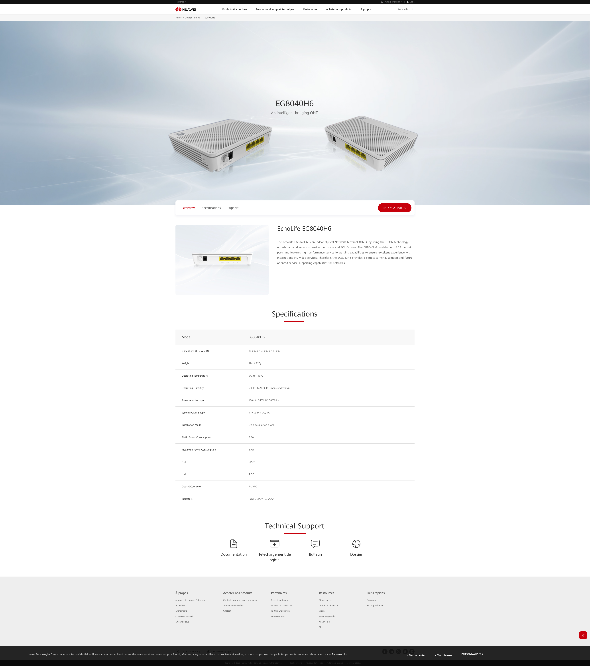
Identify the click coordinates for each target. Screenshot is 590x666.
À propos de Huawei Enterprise (190, 600)
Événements (181, 611)
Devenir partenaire (280, 600)
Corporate (371, 600)
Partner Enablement (280, 611)
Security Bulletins (375, 605)
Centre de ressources (329, 605)
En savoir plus (182, 622)
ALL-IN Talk (324, 622)
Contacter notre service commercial (240, 600)
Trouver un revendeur (233, 605)
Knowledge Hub (326, 616)
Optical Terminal (193, 17)
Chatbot (227, 611)
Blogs (321, 627)
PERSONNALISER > (472, 654)
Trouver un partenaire (281, 605)
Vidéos (322, 611)
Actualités (180, 605)
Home (178, 17)
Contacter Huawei (184, 616)
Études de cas (325, 600)
